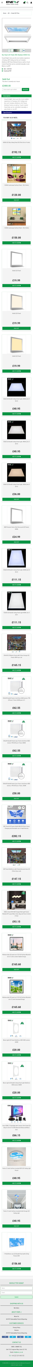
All (8, 13)
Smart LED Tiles (15, 13)
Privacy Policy (16, 1327)
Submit (16, 1297)
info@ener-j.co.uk (18, 1352)
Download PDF (7, 71)
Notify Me (25, 89)
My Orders (16, 1308)
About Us (16, 1316)
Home (4, 13)
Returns (16, 1330)
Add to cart (15, 157)
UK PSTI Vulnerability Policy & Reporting (16, 1319)
